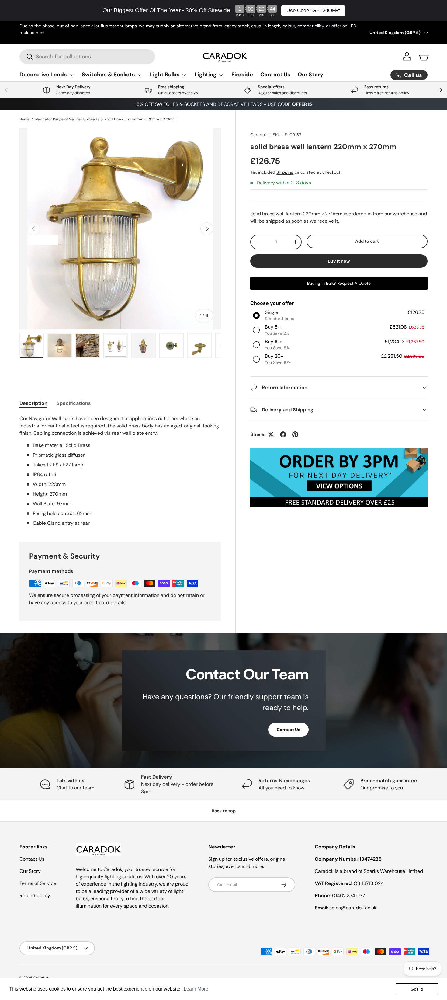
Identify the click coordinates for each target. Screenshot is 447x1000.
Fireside (242, 74)
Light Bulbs (165, 74)
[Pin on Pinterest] (295, 434)
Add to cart (367, 241)
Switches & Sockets (108, 74)
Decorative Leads (43, 74)
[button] (424, 56)
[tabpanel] (120, 471)
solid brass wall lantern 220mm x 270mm (140, 119)
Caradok (258, 135)
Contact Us (275, 74)
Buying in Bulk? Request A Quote (339, 283)
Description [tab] (33, 403)
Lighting (206, 74)
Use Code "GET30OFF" (313, 10)
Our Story (310, 74)
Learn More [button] (196, 988)
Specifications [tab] (74, 403)
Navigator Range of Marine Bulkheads (67, 119)
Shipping (284, 172)
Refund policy (34, 895)
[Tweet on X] (271, 434)
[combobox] (87, 56)
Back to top (224, 811)
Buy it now (339, 260)
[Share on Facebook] (283, 434)
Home (24, 119)
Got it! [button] (417, 989)
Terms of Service (37, 883)
